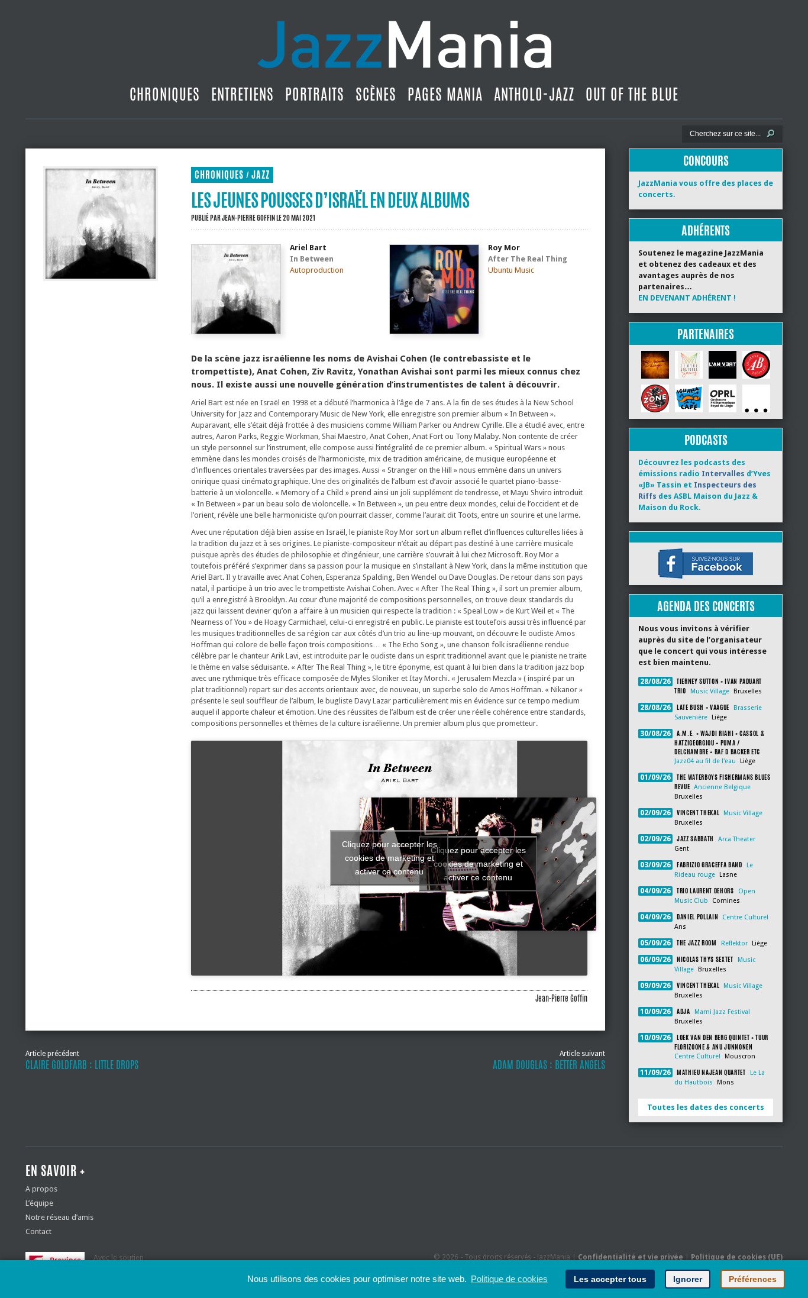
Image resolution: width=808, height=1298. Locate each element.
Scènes (375, 94)
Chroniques (165, 94)
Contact (38, 1231)
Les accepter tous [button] (610, 1279)
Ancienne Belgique (722, 787)
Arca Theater (736, 839)
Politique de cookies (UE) (737, 1257)
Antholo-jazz (534, 94)
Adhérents (705, 230)
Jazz (260, 175)
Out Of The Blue (632, 94)
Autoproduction (317, 270)
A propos (41, 1188)
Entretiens (242, 94)
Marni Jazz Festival (722, 1012)
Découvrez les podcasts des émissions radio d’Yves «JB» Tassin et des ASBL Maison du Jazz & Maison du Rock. (704, 485)
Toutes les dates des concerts (705, 1107)
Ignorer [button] (687, 1279)
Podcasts (706, 439)
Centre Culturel (745, 917)
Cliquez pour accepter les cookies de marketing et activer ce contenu (478, 863)
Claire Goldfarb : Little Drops (81, 1065)
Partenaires (705, 334)
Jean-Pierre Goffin (248, 217)
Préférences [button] (753, 1279)
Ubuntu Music (511, 270)
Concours (706, 160)
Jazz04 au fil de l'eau (705, 761)
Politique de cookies (509, 1279)
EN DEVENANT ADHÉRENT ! (687, 297)
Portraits (314, 94)
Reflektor (734, 943)
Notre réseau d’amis (59, 1217)
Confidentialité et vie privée (630, 1257)
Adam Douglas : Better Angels (549, 1065)
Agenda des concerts (706, 606)
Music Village (709, 691)
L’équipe (39, 1203)
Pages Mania (445, 94)
